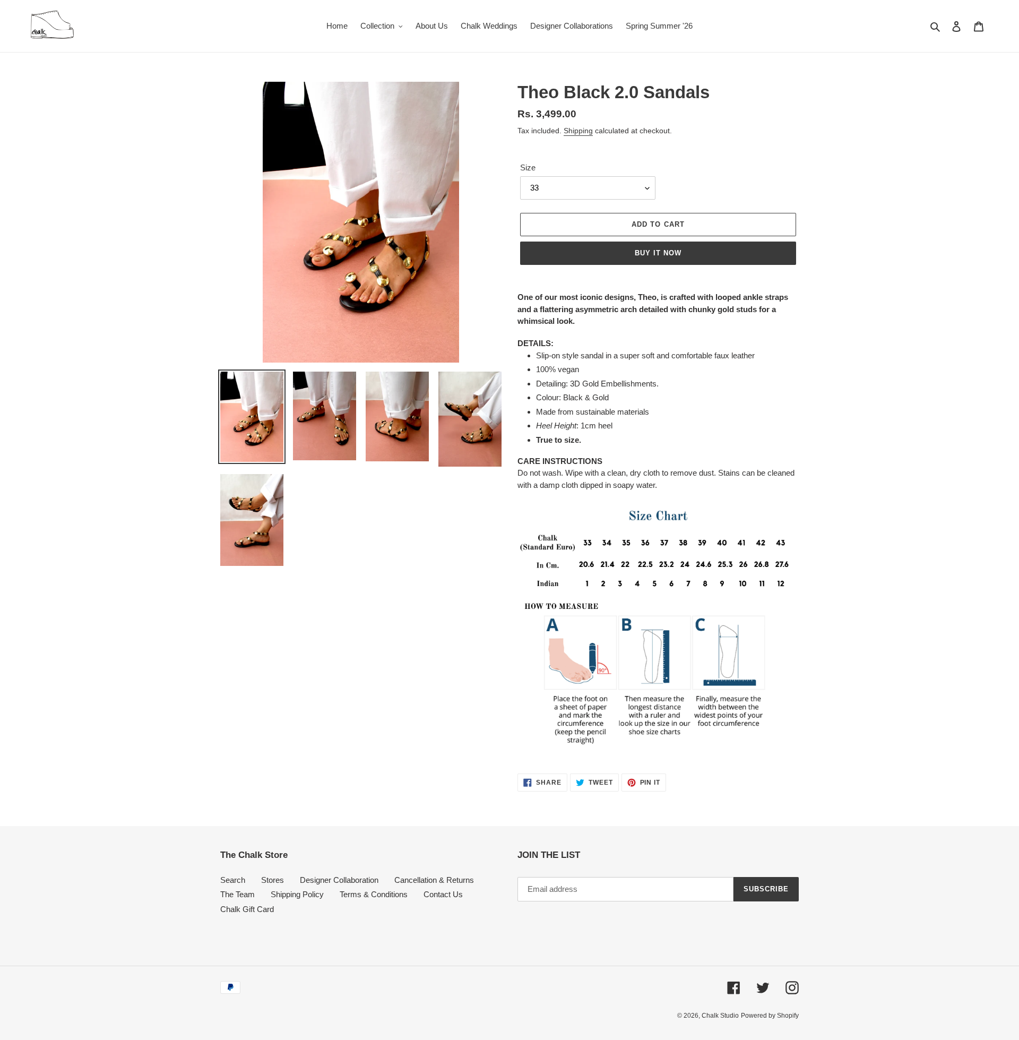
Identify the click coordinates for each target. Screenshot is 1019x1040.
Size (528, 167)
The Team (237, 894)
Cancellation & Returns (434, 879)
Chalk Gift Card (247, 909)
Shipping (578, 130)
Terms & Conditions (374, 894)
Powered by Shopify (770, 1015)
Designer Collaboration (339, 879)
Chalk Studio (720, 1015)
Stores (272, 879)
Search (232, 879)
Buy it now (658, 253)
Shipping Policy (297, 894)
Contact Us (443, 894)
